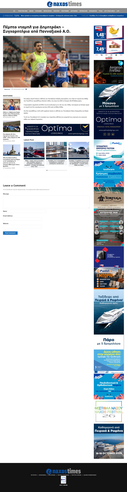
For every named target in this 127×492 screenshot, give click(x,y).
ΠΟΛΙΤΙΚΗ (56, 11)
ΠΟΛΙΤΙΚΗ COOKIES (76, 475)
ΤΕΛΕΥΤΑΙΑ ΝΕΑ (22, 11)
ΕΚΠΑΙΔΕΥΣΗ (93, 11)
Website (5, 223)
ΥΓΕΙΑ (100, 11)
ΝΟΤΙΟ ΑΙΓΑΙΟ (48, 11)
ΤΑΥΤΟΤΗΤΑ (34, 475)
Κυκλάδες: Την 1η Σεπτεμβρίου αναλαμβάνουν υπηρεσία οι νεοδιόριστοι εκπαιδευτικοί (96, 15)
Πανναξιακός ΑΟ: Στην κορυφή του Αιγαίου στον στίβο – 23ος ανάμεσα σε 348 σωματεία (11, 136)
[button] (87, 156)
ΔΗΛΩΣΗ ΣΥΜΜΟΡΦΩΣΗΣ (90, 475)
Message (6, 194)
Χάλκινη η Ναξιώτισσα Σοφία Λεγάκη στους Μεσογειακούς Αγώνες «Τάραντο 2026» (11, 113)
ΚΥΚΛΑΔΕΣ (38, 11)
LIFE (118, 11)
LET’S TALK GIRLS (109, 11)
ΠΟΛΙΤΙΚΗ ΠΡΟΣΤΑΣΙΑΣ (63, 475)
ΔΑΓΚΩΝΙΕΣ (74, 11)
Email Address (8, 216)
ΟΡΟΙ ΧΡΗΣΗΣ (51, 475)
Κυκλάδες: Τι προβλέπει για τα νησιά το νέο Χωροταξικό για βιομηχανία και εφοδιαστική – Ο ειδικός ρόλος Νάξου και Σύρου (79, 163)
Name (5, 211)
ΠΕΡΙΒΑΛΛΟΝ (83, 11)
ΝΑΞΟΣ (31, 11)
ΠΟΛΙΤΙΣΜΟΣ (65, 11)
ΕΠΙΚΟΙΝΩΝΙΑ (42, 475)
